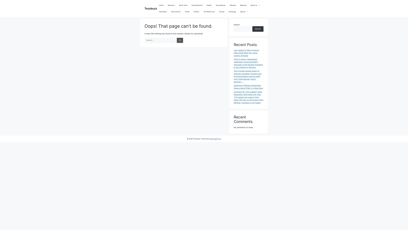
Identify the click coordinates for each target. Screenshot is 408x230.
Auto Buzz (163, 12)
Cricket (221, 12)
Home (161, 5)
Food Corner (176, 12)
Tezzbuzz (150, 8)
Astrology (232, 12)
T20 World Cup (209, 12)
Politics (196, 12)
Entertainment (197, 5)
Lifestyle (233, 5)
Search (237, 25)
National (243, 5)
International (220, 5)
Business (171, 5)
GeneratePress (215, 139)
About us (254, 5)
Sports (242, 12)
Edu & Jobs (183, 5)
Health (209, 5)
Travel (187, 12)
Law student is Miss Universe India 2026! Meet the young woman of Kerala (246, 53)
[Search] (180, 40)
